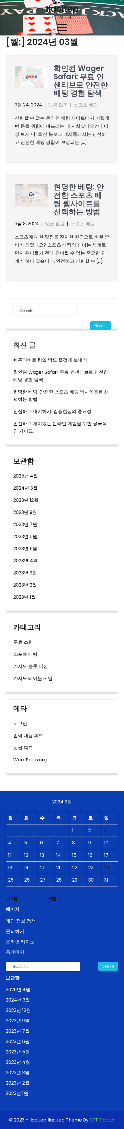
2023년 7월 (25, 524)
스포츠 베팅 (86, 105)
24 (107, 867)
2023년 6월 (25, 536)
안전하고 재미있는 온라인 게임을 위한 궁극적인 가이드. (60, 427)
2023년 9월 (25, 512)
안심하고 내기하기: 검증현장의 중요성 (52, 411)
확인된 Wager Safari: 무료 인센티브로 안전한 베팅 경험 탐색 (81, 80)
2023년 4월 (25, 560)
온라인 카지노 (20, 941)
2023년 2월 (25, 585)
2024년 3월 (25, 488)
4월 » (53, 898)
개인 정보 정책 (21, 921)
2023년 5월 (25, 548)
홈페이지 (15, 952)
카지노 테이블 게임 (32, 678)
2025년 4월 (25, 476)
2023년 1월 (24, 597)
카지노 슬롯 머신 (30, 666)
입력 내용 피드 (28, 735)
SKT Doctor (102, 1120)
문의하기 (15, 931)
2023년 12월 (25, 500)
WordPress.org (30, 759)
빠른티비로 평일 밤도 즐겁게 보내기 (50, 360)
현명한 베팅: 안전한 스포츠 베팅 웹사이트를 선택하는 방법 (79, 199)
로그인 (20, 723)
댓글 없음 (58, 105)
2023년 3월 (25, 573)
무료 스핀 (23, 642)
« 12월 (12, 898)
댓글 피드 (23, 747)
